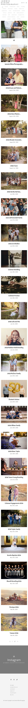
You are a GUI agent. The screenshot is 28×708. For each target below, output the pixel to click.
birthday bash (12, 6)
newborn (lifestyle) (11, 16)
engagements (4, 10)
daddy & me (21, 8)
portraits (22, 16)
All (2, 6)
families (23, 10)
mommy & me (21, 14)
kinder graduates (20, 12)
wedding (19, 18)
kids (14, 12)
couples (15, 8)
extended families (16, 10)
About (12, 690)
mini (9, 14)
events (10, 10)
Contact (13, 692)
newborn (4, 16)
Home (12, 685)
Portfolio (14, 687)
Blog (12, 694)
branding (23, 6)
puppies (9, 18)
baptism (6, 6)
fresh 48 (4, 12)
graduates (10, 12)
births (18, 6)
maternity (4, 14)
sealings (13, 18)
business (4, 8)
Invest (12, 689)
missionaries (14, 14)
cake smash (10, 8)
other (18, 16)
